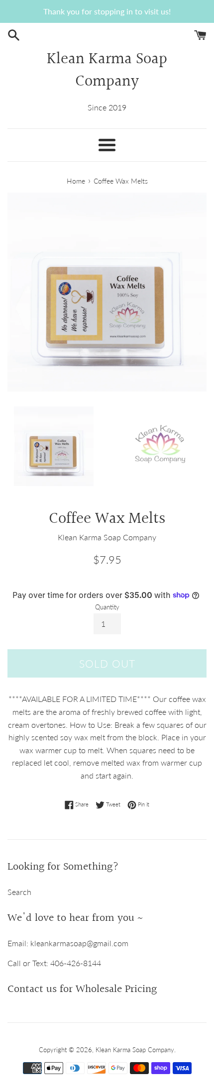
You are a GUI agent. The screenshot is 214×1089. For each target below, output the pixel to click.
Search (19, 891)
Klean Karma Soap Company (107, 71)
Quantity (107, 607)
